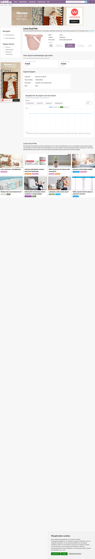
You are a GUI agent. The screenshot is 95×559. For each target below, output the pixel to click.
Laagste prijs (39, 103)
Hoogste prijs (49, 103)
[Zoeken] (86, 2)
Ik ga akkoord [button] (55, 553)
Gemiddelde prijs (29, 103)
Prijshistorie (8, 52)
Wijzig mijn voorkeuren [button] (75, 553)
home (2, 5)
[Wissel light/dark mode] (94, 2)
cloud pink (10, 5)
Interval (88, 101)
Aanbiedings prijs (58, 103)
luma (6, 5)
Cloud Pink (62, 37)
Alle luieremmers (9, 35)
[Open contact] (91, 2)
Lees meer (91, 31)
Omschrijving (8, 54)
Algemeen (8, 47)
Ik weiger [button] (64, 553)
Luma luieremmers (10, 38)
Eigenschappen (9, 49)
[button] (92, 2)
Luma (60, 35)
